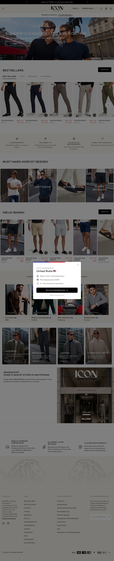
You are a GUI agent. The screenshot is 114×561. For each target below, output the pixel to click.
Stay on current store (57, 295)
